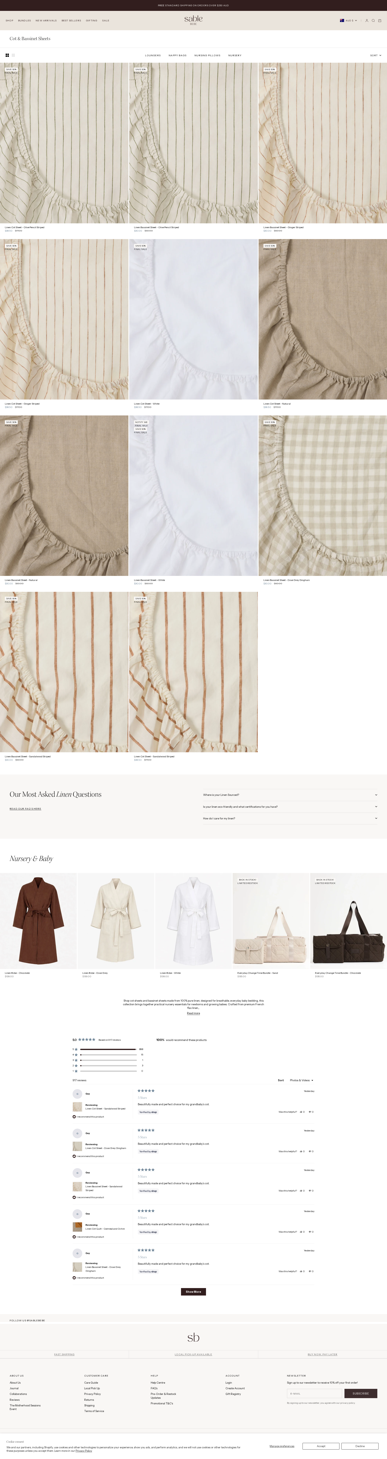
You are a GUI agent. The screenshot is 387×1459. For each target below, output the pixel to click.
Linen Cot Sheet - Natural (277, 404)
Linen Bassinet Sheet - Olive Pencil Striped (156, 228)
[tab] (31, 859)
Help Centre (158, 1382)
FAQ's (154, 1388)
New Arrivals (46, 20)
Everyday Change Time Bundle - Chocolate (338, 973)
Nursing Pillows (207, 55)
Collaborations (18, 1394)
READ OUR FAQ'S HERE (25, 808)
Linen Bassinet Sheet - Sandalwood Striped (28, 757)
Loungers (153, 55)
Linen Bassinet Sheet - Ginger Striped (283, 228)
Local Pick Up (92, 1388)
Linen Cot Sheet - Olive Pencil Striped (24, 228)
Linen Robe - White (170, 973)
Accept (321, 1446)
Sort (281, 1080)
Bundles (24, 20)
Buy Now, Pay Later (323, 1354)
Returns (89, 1399)
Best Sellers (71, 20)
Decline (360, 1446)
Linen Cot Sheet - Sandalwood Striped (154, 757)
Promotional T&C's (162, 1403)
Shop (9, 20)
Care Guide (91, 1382)
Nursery (235, 55)
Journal (14, 1388)
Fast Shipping (64, 1354)
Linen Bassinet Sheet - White (149, 580)
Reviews (15, 1399)
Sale (105, 20)
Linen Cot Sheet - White (146, 404)
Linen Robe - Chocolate (17, 973)
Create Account (235, 1388)
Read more (193, 1013)
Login (229, 1382)
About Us (15, 1382)
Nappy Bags (177, 55)
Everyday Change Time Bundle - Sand (257, 973)
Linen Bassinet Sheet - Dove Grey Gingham (286, 580)
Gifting (91, 20)
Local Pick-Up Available (193, 1354)
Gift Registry (233, 1394)
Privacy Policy (84, 1450)
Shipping (89, 1405)
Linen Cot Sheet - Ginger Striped (22, 404)
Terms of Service (94, 1411)
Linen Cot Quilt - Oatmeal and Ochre (105, 1228)
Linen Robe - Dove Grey (95, 973)
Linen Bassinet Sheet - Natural (21, 580)
